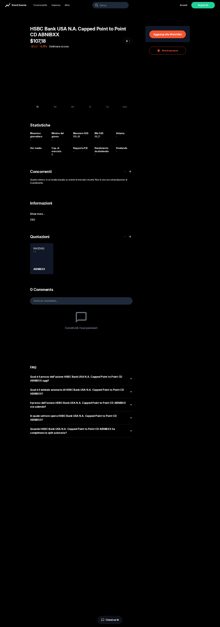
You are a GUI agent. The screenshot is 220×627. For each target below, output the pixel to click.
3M (72, 106)
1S (37, 106)
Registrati (203, 5)
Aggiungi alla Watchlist (167, 34)
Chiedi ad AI (112, 619)
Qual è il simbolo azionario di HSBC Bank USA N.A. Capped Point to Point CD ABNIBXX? (81, 391)
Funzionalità (40, 5)
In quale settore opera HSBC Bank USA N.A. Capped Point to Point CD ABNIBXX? (81, 417)
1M (55, 106)
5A (107, 106)
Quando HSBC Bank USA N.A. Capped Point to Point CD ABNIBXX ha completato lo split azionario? (81, 430)
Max (125, 106)
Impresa (56, 5)
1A (90, 106)
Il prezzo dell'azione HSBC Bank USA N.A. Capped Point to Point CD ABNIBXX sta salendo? (81, 404)
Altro (67, 5)
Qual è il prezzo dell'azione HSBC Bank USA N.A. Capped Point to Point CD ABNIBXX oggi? (81, 378)
